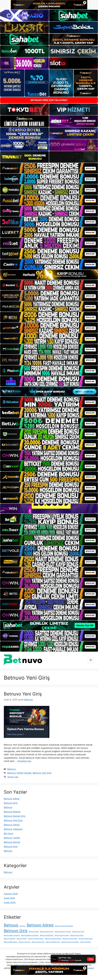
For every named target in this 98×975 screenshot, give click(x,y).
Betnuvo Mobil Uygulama (12, 935)
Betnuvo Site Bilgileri (46, 935)
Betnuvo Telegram (13, 829)
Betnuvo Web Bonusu (10, 942)
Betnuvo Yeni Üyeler (38, 942)
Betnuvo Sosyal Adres (62, 935)
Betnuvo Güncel (12, 842)
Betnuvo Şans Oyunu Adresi (70, 942)
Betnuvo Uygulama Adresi (53, 938)
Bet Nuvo (8, 833)
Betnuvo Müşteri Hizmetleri (30, 935)
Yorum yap (12, 777)
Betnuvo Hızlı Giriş (78, 931)
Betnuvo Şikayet (12, 811)
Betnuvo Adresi (12, 798)
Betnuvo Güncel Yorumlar (63, 931)
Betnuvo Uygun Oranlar (70, 938)
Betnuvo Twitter (12, 838)
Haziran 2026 (11, 893)
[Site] (49, 168)
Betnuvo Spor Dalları (76, 935)
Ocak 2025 (9, 898)
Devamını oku (24, 761)
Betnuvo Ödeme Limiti (53, 942)
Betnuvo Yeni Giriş (23, 694)
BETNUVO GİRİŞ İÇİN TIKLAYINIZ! (49, 100)
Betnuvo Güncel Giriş (14, 816)
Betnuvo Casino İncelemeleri (64, 926)
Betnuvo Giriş (11, 803)
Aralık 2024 (10, 902)
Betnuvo (11, 769)
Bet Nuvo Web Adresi (86, 938)
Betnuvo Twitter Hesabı (19, 773)
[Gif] (49, 275)
